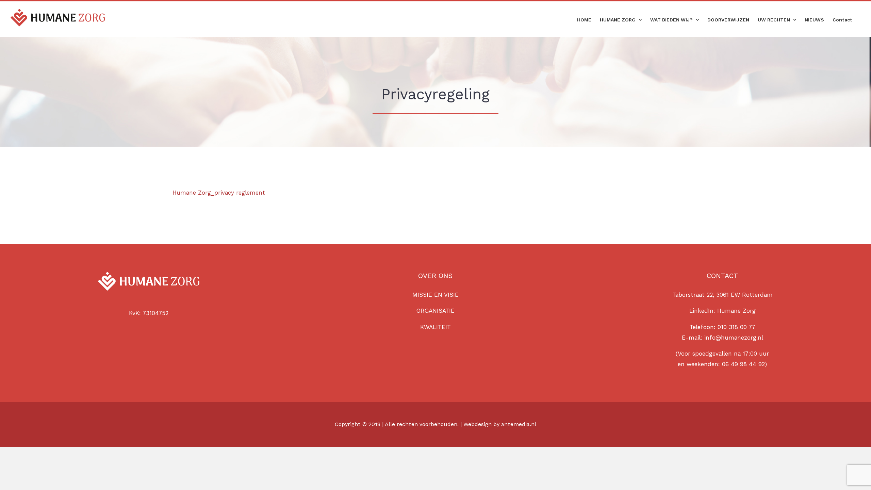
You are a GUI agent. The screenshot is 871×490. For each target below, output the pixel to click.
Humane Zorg (736, 310)
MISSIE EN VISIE (435, 294)
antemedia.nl (518, 424)
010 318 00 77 (736, 327)
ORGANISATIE (435, 310)
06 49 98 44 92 (743, 364)
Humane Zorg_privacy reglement (218, 192)
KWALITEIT (435, 327)
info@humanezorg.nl (733, 337)
